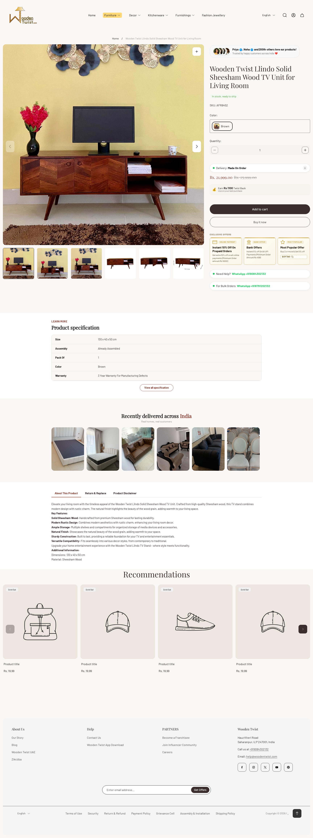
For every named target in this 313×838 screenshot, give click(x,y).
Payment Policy (140, 813)
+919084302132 (259, 749)
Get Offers (200, 789)
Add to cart (260, 209)
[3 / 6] (86, 263)
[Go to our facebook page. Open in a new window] (242, 767)
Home (115, 38)
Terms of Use (73, 813)
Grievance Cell (165, 813)
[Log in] (293, 15)
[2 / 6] (52, 263)
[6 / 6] (188, 263)
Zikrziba (17, 759)
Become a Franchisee (176, 737)
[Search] (285, 15)
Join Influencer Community (179, 744)
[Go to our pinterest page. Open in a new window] (288, 767)
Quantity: (215, 140)
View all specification (156, 387)
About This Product (66, 493)
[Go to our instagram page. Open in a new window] (253, 767)
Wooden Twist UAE (24, 752)
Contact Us (94, 737)
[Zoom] (196, 51)
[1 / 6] (18, 263)
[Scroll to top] (297, 813)
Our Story (17, 737)
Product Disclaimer (125, 493)
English (266, 15)
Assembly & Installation (195, 813)
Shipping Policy (225, 813)
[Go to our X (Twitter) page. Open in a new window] (265, 767)
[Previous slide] (10, 146)
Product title (12, 664)
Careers (167, 752)
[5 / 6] (154, 263)
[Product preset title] (40, 621)
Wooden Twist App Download (105, 744)
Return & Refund (115, 813)
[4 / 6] (120, 263)
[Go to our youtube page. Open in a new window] (276, 767)
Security (93, 813)
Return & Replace (95, 493)
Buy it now (259, 222)
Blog (14, 744)
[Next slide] (196, 146)
